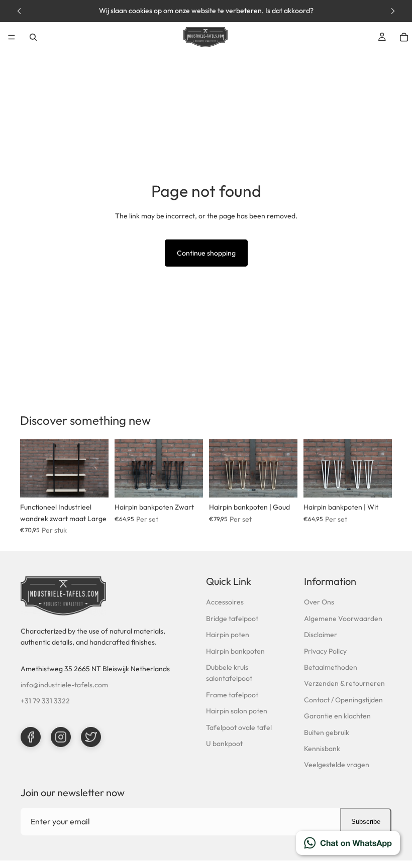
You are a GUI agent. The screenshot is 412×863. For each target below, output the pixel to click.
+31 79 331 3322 (45, 700)
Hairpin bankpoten (235, 651)
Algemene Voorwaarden (343, 618)
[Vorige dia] (31, 468)
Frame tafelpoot (232, 694)
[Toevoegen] (93, 482)
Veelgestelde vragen (336, 764)
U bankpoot (224, 743)
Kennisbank (322, 748)
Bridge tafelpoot (232, 618)
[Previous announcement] (19, 11)
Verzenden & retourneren (344, 683)
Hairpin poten (227, 634)
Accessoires (225, 601)
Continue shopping (206, 253)
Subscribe (365, 821)
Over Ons (319, 601)
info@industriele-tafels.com (64, 684)
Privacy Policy (325, 651)
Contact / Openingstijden (343, 699)
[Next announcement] (393, 11)
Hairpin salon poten (236, 710)
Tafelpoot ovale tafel (239, 727)
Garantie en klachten (337, 715)
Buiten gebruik (326, 732)
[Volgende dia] (97, 468)
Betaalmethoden (330, 667)
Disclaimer (320, 634)
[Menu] (11, 37)
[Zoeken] (33, 37)
